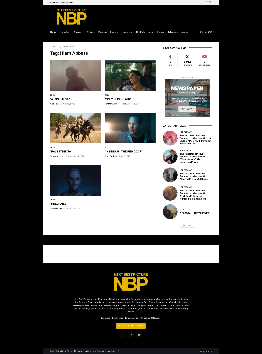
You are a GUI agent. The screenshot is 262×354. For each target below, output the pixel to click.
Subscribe (204, 55)
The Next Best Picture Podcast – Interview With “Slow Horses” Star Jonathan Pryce (194, 157)
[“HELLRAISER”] (75, 180)
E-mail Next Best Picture (131, 325)
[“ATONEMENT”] (75, 75)
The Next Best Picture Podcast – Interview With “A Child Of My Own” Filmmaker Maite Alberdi (195, 139)
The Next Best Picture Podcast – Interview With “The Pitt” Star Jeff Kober (194, 176)
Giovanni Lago (56, 156)
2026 (52, 95)
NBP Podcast (186, 132)
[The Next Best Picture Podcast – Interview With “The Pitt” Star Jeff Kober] (170, 175)
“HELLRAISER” (60, 203)
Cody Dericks (111, 156)
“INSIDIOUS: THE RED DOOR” (124, 151)
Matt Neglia (55, 104)
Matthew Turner (112, 104)
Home (52, 46)
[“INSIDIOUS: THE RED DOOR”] (130, 128)
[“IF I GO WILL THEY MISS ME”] (170, 211)
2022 (52, 200)
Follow (187, 55)
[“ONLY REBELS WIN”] (130, 75)
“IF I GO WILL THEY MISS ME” (195, 213)
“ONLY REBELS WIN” (118, 99)
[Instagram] (206, 2)
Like (170, 55)
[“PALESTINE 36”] (75, 128)
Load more (186, 225)
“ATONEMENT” (60, 99)
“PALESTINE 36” (61, 151)
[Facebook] (203, 2)
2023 (107, 147)
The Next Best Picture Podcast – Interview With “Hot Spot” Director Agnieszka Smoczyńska (194, 194)
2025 (52, 147)
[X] (210, 2)
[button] (205, 32)
